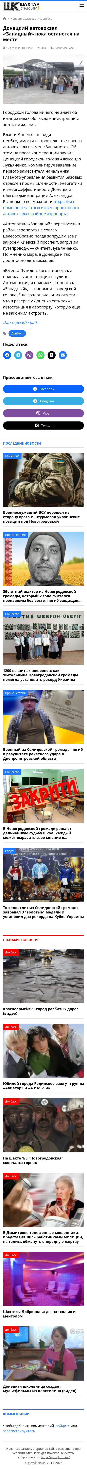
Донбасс (17, 333)
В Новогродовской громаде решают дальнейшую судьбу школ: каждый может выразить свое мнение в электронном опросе (37, 833)
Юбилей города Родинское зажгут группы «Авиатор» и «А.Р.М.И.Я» (43, 1085)
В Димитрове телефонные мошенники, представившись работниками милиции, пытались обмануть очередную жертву (43, 1237)
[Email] (63, 355)
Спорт (9, 851)
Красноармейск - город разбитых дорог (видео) (40, 1011)
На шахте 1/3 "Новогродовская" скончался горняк (33, 1160)
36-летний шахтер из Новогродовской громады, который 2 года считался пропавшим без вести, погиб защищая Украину (40, 596)
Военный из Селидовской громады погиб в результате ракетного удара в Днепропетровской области (43, 754)
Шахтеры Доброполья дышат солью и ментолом (39, 1313)
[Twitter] (52, 355)
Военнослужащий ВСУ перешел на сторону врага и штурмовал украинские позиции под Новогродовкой (41, 516)
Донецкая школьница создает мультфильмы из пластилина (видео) (39, 1388)
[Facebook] (7, 355)
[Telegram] (18, 355)
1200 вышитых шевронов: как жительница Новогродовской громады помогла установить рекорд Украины (40, 675)
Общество (12, 614)
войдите (63, 1425)
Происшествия (15, 535)
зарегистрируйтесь (19, 1430)
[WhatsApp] (40, 355)
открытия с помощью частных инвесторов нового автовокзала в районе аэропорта (41, 207)
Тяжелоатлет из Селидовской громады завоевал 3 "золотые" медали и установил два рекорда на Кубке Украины (43, 912)
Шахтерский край (20, 322)
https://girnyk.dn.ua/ (55, 1457)
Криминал (12, 456)
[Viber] (29, 355)
